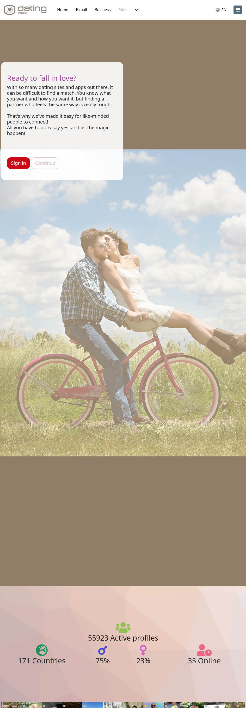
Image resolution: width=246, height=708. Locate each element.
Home (62, 9)
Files (122, 9)
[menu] (238, 10)
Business (103, 9)
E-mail (81, 9)
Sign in (18, 163)
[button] (136, 10)
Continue (45, 163)
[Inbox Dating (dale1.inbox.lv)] (25, 10)
